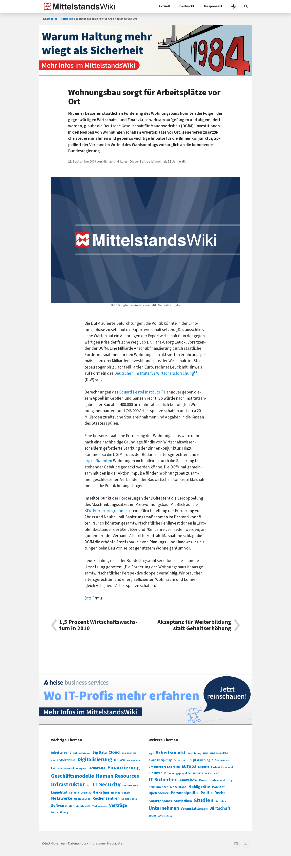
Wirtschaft (219, 808)
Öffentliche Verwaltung (160, 815)
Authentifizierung (82, 753)
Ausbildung (194, 753)
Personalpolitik (185, 793)
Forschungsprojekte (177, 773)
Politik (207, 793)
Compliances (129, 753)
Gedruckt (186, 6)
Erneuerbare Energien (164, 767)
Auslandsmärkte (215, 753)
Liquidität (59, 792)
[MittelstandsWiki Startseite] (78, 6)
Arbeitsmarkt (171, 752)
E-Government (62, 768)
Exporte (203, 767)
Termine (220, 801)
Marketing (100, 792)
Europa (189, 766)
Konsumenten (130, 785)
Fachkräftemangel (222, 767)
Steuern (85, 806)
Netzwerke (61, 798)
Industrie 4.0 (212, 773)
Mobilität (218, 787)
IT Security (107, 784)
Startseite (50, 19)
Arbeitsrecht (61, 752)
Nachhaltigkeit (120, 793)
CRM (53, 760)
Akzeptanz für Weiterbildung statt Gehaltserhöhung (194, 625)
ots (89, 598)
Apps (151, 753)
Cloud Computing (160, 760)
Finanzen (156, 773)
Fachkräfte (96, 768)
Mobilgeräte (199, 787)
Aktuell (164, 6)
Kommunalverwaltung (215, 780)
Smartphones (160, 801)
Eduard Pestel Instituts (140, 392)
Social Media (129, 799)
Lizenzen (74, 792)
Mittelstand (178, 787)
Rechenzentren (106, 798)
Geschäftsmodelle (72, 776)
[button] (246, 6)
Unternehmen (164, 808)
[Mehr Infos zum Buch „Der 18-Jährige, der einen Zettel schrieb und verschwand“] (145, 50)
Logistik (86, 793)
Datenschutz (181, 760)
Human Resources (117, 776)
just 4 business (55, 843)
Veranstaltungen (194, 808)
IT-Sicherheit (163, 779)
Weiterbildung (59, 812)
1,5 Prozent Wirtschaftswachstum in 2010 (98, 625)
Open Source (82, 799)
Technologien (99, 806)
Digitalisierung (94, 759)
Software (59, 805)
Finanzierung (123, 768)
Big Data (99, 752)
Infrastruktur (68, 784)
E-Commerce (133, 760)
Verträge (118, 805)
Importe (198, 773)
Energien (81, 768)
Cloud (114, 752)
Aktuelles (67, 19)
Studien (204, 800)
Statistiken (183, 801)
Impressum (97, 843)
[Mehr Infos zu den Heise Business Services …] (145, 699)
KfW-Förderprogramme (106, 511)
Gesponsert (213, 6)
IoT (89, 785)
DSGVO (119, 760)
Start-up (73, 806)
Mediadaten (115, 843)
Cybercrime (66, 760)
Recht (219, 793)
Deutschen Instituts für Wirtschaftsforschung (154, 373)
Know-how (188, 780)
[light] (233, 6)
